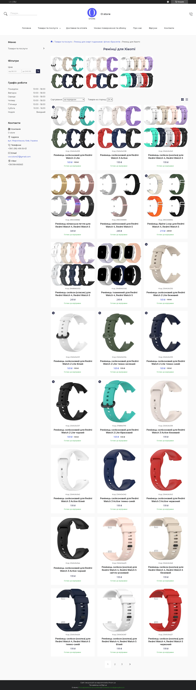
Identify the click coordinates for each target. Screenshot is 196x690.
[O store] (92, 14)
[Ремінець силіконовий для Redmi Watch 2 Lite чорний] (73, 401)
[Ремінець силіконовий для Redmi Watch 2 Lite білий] (73, 333)
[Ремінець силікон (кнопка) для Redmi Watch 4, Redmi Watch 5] (166, 127)
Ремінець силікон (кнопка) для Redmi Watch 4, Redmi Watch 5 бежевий (165, 570)
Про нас (137, 28)
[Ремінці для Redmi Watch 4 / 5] (136, 72)
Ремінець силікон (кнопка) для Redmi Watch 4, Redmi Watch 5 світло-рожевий (119, 570)
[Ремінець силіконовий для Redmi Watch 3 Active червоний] (166, 470)
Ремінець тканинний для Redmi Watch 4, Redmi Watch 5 (119, 294)
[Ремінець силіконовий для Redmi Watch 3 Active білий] (73, 470)
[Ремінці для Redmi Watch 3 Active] (102, 72)
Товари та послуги (48, 28)
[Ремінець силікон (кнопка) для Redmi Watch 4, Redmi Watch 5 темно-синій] (73, 610)
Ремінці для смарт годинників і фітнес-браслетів (97, 42)
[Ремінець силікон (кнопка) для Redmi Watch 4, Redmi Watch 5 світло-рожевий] (119, 539)
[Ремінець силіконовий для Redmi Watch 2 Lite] (73, 127)
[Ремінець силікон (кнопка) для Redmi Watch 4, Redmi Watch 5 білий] (119, 610)
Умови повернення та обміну (110, 28)
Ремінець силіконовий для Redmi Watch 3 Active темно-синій (119, 500)
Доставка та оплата (76, 28)
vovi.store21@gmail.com (19, 156)
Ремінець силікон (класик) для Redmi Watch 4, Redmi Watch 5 (73, 294)
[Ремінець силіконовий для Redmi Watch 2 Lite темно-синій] (166, 333)
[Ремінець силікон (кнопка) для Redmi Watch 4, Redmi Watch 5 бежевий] (166, 539)
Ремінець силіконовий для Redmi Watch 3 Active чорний (73, 569)
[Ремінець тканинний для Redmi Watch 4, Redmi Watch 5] (119, 264)
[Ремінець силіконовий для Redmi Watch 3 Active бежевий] (166, 401)
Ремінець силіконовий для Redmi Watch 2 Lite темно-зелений (119, 362)
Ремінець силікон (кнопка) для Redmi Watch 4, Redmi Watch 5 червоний (165, 641)
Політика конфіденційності (113, 687)
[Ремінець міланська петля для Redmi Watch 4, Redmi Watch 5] (73, 195)
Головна (26, 28)
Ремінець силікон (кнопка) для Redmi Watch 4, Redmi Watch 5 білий (119, 641)
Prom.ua (112, 683)
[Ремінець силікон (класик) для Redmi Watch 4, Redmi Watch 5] (73, 264)
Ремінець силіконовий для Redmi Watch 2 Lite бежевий (165, 294)
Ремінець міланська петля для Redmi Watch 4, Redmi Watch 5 (72, 225)
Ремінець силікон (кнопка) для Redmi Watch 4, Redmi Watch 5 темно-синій (72, 641)
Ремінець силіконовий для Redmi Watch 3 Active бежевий (165, 431)
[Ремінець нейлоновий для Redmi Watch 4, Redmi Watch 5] (119, 195)
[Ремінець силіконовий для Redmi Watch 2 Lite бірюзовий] (119, 401)
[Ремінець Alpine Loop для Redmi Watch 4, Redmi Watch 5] (166, 195)
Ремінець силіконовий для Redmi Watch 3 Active (119, 156)
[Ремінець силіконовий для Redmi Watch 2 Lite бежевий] (166, 264)
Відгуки (153, 28)
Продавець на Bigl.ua (98, 685)
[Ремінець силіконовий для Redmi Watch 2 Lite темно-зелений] (119, 333)
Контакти (169, 28)
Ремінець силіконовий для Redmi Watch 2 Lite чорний (73, 431)
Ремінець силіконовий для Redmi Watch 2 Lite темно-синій (165, 362)
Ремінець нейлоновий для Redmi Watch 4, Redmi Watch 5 (119, 225)
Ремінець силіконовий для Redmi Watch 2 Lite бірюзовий (119, 431)
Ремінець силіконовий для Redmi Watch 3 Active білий (73, 500)
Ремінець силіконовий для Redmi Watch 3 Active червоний (165, 500)
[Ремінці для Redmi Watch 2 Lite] (67, 72)
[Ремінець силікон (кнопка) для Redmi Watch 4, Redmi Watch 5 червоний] (166, 610)
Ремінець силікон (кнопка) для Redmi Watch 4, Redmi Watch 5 (165, 156)
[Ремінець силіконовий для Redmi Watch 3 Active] (119, 127)
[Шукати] (6, 14)
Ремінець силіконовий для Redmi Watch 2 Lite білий (73, 362)
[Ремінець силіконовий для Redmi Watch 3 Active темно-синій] (119, 470)
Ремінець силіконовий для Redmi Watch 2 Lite (73, 156)
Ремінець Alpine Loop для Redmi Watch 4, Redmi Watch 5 (165, 225)
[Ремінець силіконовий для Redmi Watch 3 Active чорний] (73, 539)
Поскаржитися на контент (89, 687)
